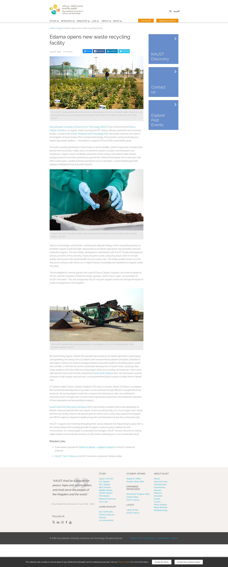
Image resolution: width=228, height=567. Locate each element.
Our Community (106, 512)
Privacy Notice (124, 562)
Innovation (158, 496)
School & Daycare (106, 515)
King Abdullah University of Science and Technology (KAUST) (79, 127)
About (105, 21)
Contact (174, 538)
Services (102, 517)
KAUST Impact (132, 513)
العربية (177, 11)
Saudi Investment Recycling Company (68, 407)
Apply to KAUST (106, 479)
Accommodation (106, 520)
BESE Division (105, 487)
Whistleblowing (160, 510)
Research (66, 21)
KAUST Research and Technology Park (89, 134)
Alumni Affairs (132, 497)
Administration (160, 484)
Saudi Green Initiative (103, 373)
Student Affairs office (135, 481)
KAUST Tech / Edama (66, 456)
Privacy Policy (150, 538)
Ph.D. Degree (104, 484)
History (157, 479)
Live (94, 21)
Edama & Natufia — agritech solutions (97, 447)
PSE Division (104, 496)
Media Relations (161, 507)
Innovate (82, 21)
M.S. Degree (104, 481)
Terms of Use (136, 538)
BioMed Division (105, 490)
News (116, 21)
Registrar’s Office (133, 479)
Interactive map (160, 481)
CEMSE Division (105, 493)
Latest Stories (132, 510)
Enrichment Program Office (138, 494)
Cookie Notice (163, 538)
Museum (157, 490)
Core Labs (103, 502)
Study (53, 21)
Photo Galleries (160, 505)
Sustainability (159, 487)
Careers (157, 502)
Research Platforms (107, 499)
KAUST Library (132, 500)
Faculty (157, 499)
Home (52, 28)
